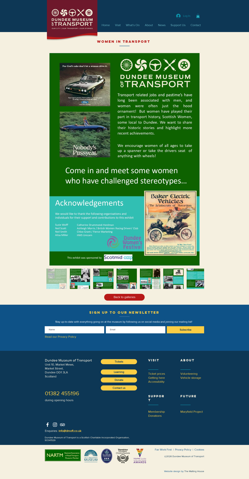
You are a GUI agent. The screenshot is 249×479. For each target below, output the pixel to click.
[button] (198, 16)
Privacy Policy (183, 449)
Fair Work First (163, 449)
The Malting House (194, 471)
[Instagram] (55, 424)
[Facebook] (47, 424)
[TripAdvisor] (62, 424)
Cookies (199, 449)
